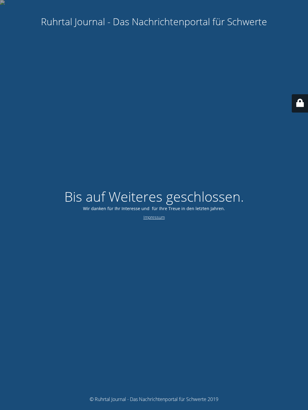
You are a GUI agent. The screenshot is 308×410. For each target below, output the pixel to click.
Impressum (154, 217)
